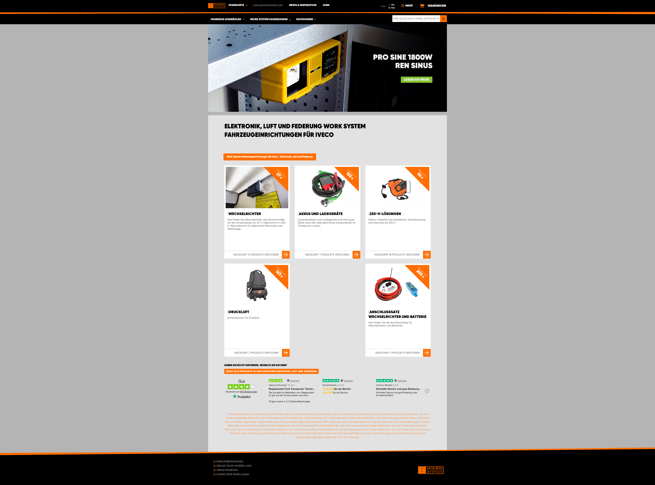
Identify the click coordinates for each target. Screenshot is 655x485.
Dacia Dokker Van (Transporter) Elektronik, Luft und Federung (352, 433)
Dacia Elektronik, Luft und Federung (376, 414)
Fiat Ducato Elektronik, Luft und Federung (387, 425)
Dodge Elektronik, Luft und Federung (260, 417)
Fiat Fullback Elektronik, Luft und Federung (391, 421)
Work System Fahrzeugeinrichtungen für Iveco (252, 157)
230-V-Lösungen (385, 214)
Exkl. (393, 8)
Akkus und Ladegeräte (321, 214)
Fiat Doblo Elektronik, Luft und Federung (338, 425)
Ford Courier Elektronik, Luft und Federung (290, 433)
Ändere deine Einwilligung (232, 474)
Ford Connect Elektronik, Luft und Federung (387, 429)
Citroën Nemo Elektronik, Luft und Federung (372, 417)
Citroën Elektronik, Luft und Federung (249, 414)
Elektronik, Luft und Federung (296, 157)
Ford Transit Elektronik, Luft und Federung (336, 429)
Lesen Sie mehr (416, 80)
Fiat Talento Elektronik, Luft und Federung (288, 425)
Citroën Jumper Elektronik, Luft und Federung (274, 421)
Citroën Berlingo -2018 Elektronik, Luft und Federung (314, 417)
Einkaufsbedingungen (229, 461)
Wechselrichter (244, 214)
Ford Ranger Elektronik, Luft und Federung (285, 429)
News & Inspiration (302, 5)
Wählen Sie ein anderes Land (234, 465)
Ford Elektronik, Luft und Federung (334, 414)
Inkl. (393, 5)
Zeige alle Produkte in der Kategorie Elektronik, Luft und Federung (271, 371)
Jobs (325, 5)
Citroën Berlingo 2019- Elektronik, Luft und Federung (333, 421)
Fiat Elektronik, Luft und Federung (292, 414)
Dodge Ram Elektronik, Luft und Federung (334, 437)
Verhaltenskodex (227, 470)
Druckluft (238, 312)
